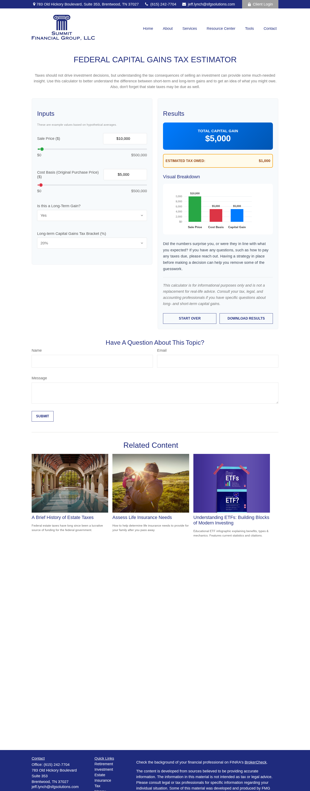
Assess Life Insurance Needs (142, 517)
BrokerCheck (256, 762)
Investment (103, 769)
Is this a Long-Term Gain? (59, 206)
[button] (148, 29)
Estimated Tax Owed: (185, 161)
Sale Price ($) (48, 138)
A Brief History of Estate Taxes (63, 517)
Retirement (103, 764)
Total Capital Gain (218, 131)
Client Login (263, 4)
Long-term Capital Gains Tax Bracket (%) (71, 233)
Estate (99, 775)
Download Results (246, 318)
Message (39, 378)
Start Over (190, 318)
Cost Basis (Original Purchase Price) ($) (68, 174)
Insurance (102, 780)
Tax (97, 786)
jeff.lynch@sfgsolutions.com (211, 4)
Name (37, 350)
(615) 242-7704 (163, 4)
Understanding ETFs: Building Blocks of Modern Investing (231, 520)
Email (162, 350)
